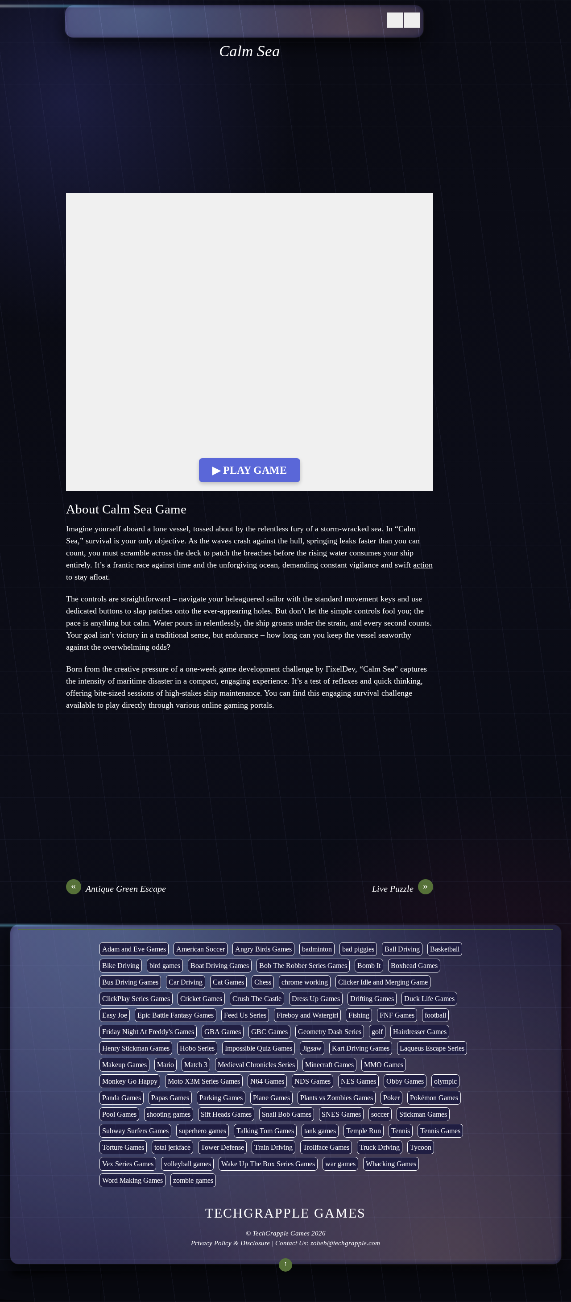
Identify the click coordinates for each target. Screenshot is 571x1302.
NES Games (358, 1081)
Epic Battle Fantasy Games (175, 1015)
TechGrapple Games (281, 1233)
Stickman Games (423, 1114)
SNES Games (341, 1114)
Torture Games (123, 1147)
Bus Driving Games (130, 982)
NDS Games (312, 1081)
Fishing (358, 1015)
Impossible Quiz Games (258, 1048)
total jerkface (172, 1147)
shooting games (168, 1114)
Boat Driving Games (219, 965)
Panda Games (121, 1098)
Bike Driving (120, 965)
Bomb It (369, 965)
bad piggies (358, 949)
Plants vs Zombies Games (336, 1098)
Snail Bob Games (286, 1114)
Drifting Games (372, 998)
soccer (380, 1114)
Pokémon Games (434, 1098)
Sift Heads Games (226, 1114)
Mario (165, 1064)
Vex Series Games (127, 1164)
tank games (320, 1131)
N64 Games (267, 1081)
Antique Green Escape (118, 888)
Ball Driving (402, 949)
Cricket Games (201, 998)
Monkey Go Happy (129, 1081)
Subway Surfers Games (135, 1131)
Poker (391, 1098)
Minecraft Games (329, 1064)
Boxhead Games (414, 965)
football (435, 1015)
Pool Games (119, 1114)
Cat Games (228, 982)
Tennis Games (440, 1131)
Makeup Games (124, 1064)
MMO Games (383, 1064)
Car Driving (186, 982)
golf (377, 1031)
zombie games (193, 1180)
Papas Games (170, 1098)
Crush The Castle (256, 998)
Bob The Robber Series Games (303, 965)
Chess (262, 982)
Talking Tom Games (265, 1131)
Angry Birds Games (263, 949)
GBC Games (269, 1031)
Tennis (400, 1131)
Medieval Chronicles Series (256, 1064)
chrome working (304, 982)
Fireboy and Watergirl (307, 1015)
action (423, 564)
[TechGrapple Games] (136, 28)
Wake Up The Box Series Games (268, 1164)
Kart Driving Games (360, 1048)
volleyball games (187, 1164)
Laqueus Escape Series (432, 1048)
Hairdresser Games (420, 1031)
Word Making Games (132, 1180)
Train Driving (273, 1147)
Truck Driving (380, 1147)
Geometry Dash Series (329, 1031)
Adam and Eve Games (134, 949)
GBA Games (222, 1031)
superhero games (202, 1131)
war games (340, 1164)
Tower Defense (222, 1147)
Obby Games (405, 1081)
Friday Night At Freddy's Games (148, 1031)
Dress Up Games (316, 998)
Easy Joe (114, 1015)
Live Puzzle (400, 888)
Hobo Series (197, 1048)
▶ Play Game (249, 470)
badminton (317, 949)
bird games (164, 965)
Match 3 (195, 1064)
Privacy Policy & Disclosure (230, 1243)
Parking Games (221, 1098)
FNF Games (397, 1015)
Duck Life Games (429, 998)
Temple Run (363, 1131)
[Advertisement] (249, 126)
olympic (445, 1081)
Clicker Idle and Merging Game (383, 982)
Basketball (444, 949)
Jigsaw (312, 1048)
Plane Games (271, 1098)
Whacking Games (391, 1164)
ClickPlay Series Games (136, 998)
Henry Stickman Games (136, 1048)
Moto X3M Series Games (204, 1081)
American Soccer (200, 949)
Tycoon (420, 1147)
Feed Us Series (245, 1015)
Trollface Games (326, 1147)
